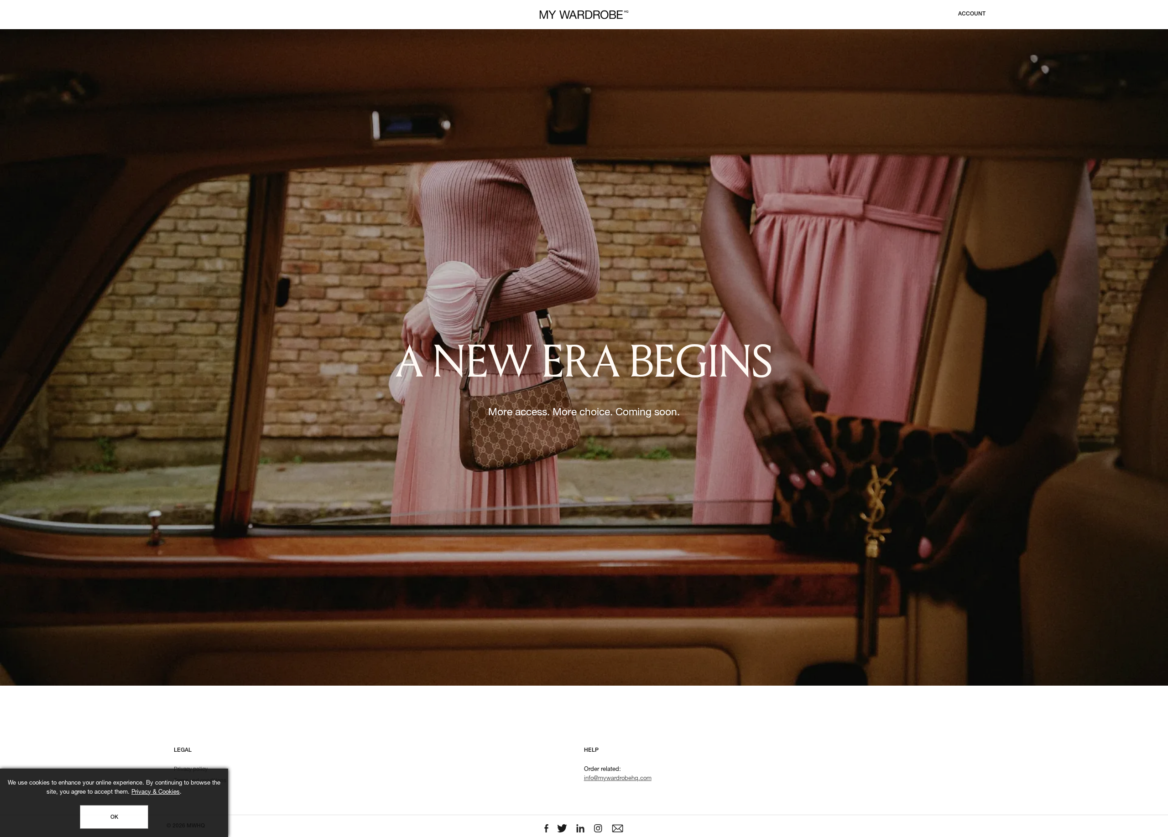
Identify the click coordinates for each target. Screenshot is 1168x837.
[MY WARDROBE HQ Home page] (584, 15)
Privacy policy (191, 769)
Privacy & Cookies (155, 793)
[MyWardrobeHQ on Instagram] (599, 829)
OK (114, 817)
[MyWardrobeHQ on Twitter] (563, 829)
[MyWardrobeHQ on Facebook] (547, 829)
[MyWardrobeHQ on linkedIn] (581, 829)
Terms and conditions (200, 781)
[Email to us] (617, 829)
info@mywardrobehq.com (618, 779)
